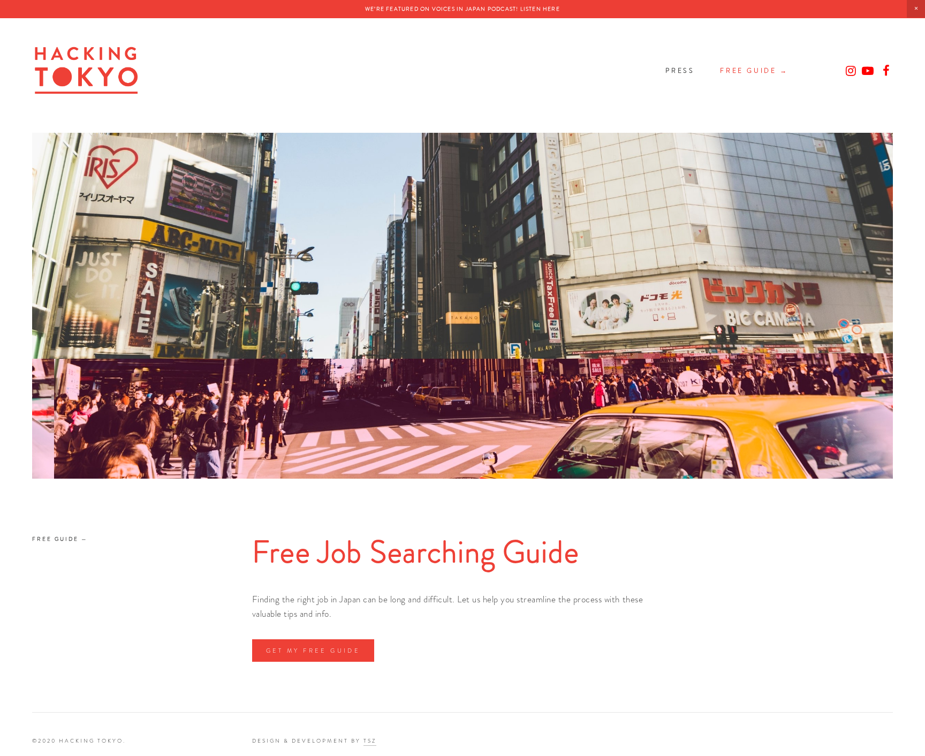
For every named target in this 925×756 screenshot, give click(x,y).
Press (679, 70)
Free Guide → (754, 70)
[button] (916, 9)
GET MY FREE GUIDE (313, 650)
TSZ (369, 741)
